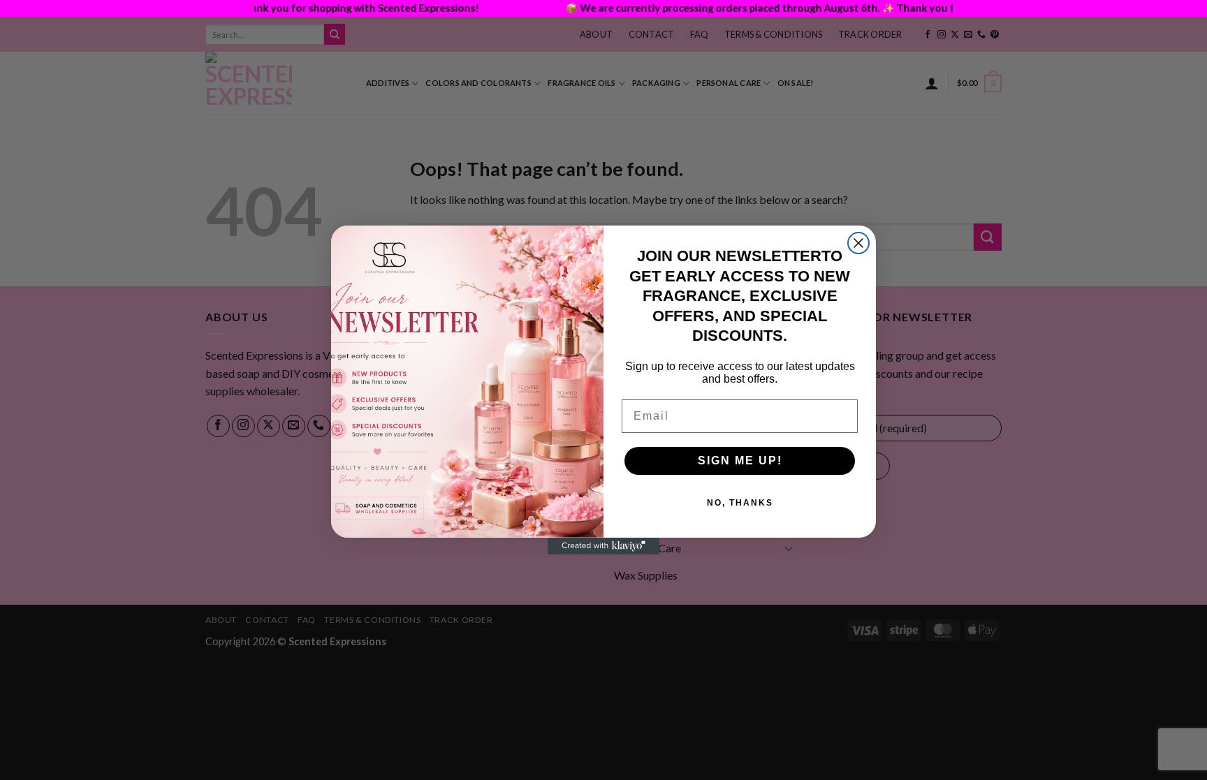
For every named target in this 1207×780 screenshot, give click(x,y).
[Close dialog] (858, 243)
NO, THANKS (740, 503)
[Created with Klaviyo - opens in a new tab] (603, 546)
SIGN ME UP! (740, 460)
